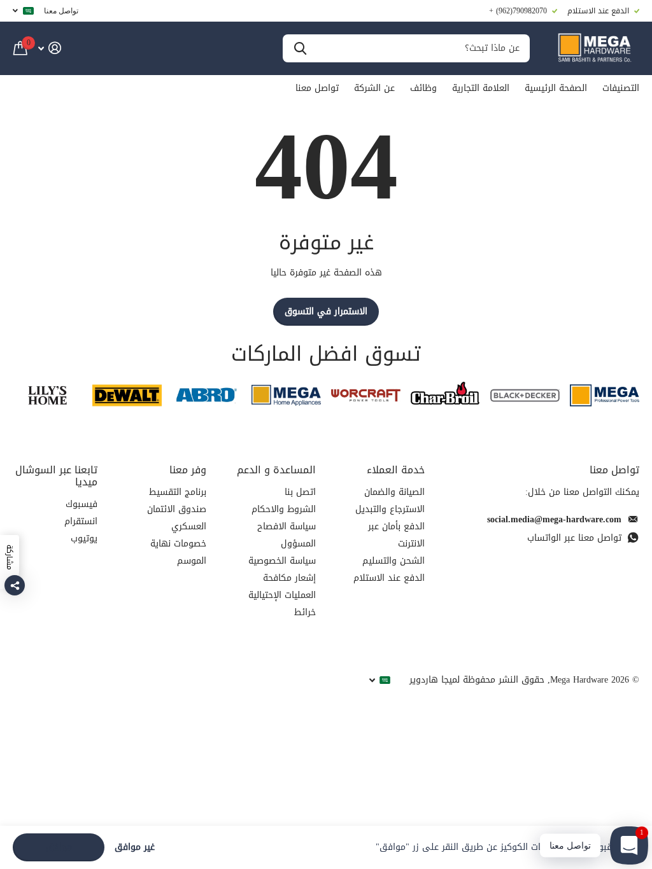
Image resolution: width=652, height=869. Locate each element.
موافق (59, 847)
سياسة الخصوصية (282, 560)
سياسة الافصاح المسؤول (286, 535)
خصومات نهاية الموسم (178, 552)
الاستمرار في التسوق (326, 311)
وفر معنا (187, 470)
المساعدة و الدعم (276, 470)
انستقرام (80, 521)
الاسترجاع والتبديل (390, 509)
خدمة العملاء (396, 470)
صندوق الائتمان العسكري (176, 518)
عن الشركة (374, 88)
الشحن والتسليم (393, 560)
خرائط (305, 612)
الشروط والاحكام (284, 509)
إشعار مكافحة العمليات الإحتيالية (282, 586)
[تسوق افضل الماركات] (604, 395)
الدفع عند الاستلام (389, 578)
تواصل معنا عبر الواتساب (574, 537)
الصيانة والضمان (394, 492)
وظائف (423, 88)
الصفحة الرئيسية (556, 88)
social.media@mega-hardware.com (554, 519)
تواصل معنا (61, 10)
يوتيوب (84, 538)
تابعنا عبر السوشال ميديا (56, 476)
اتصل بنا (300, 492)
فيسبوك (81, 504)
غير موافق (135, 847)
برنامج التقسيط (177, 492)
